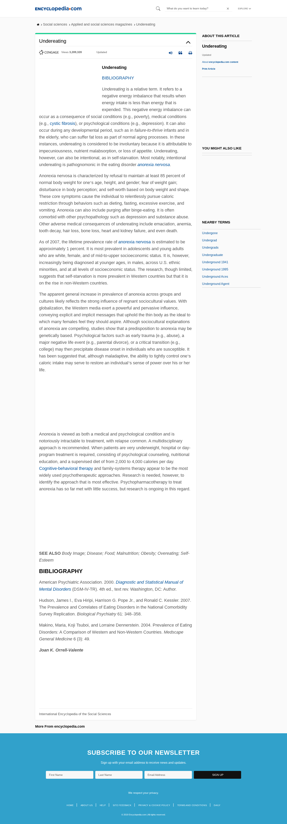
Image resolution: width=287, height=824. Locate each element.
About (220, 62)
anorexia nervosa (153, 164)
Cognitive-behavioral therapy (66, 468)
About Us (87, 805)
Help (103, 805)
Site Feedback (122, 805)
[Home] (58, 8)
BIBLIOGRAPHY (118, 78)
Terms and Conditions (192, 805)
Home (70, 805)
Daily (217, 805)
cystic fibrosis (62, 123)
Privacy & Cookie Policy (154, 805)
